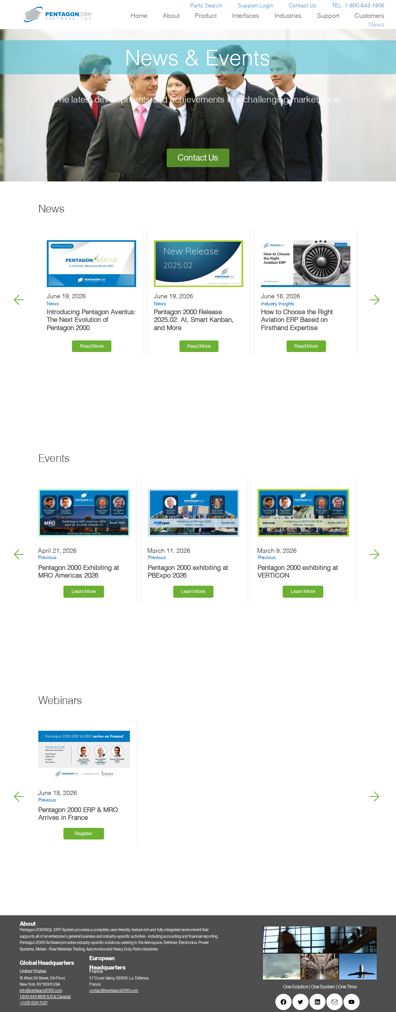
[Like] (283, 1002)
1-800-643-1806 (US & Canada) (45, 997)
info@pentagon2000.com (41, 990)
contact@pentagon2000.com (113, 990)
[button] (363, 970)
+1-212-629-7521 (33, 1003)
